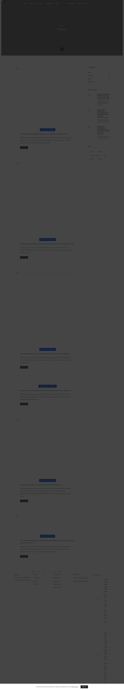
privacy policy (75, 686)
